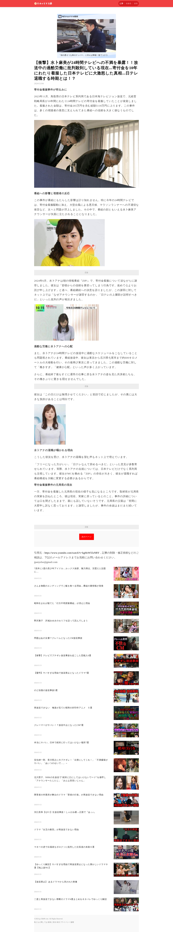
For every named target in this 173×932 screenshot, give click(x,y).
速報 (136, 3)
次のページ (87, 537)
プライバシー (65, 922)
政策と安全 (52, 922)
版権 (72, 922)
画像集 (128, 3)
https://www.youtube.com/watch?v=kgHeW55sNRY (71, 552)
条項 (58, 922)
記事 (121, 3)
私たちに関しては (40, 922)
